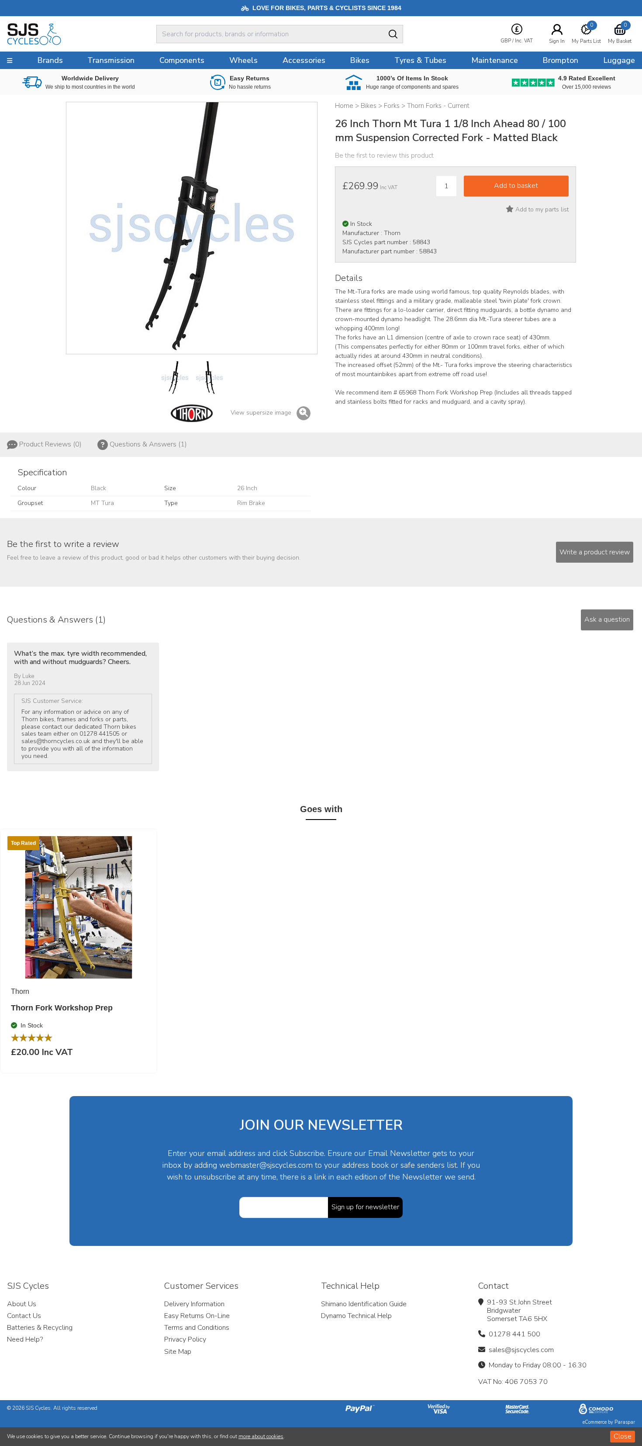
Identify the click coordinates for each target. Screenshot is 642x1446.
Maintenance (494, 60)
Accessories (304, 60)
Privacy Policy (185, 1339)
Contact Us (24, 1316)
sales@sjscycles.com (521, 1350)
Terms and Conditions (196, 1327)
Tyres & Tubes (420, 60)
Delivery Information (194, 1304)
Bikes (359, 60)
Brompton (560, 60)
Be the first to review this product (384, 155)
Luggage (619, 60)
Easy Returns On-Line (197, 1316)
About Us (21, 1304)
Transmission (111, 60)
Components (181, 60)
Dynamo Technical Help (356, 1316)
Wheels (243, 60)
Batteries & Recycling (39, 1327)
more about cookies (260, 1436)
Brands (50, 60)
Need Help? (25, 1339)
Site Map (177, 1351)
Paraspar (624, 1422)
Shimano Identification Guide (364, 1304)
